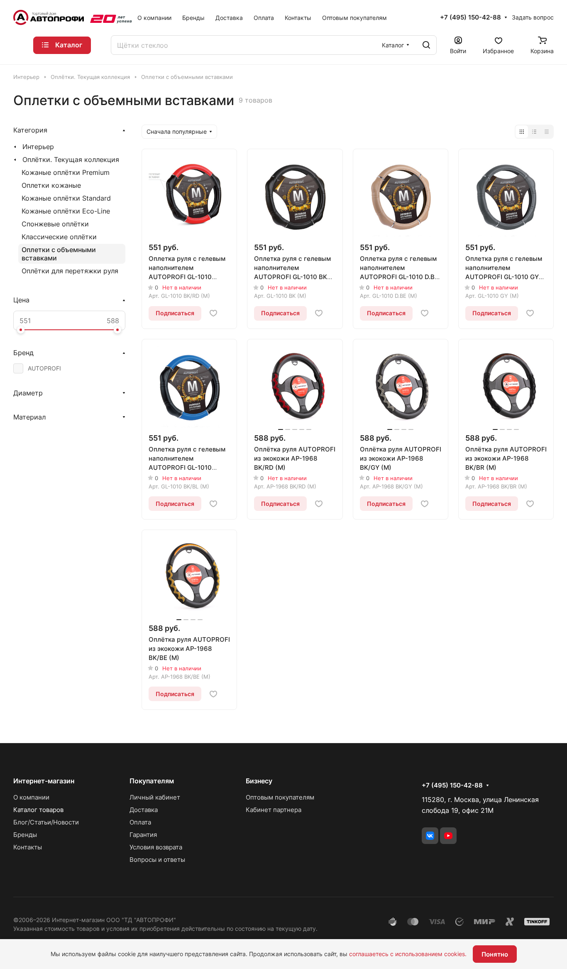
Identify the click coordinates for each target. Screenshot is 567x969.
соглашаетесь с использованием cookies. (408, 953)
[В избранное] (213, 313)
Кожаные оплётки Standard (66, 198)
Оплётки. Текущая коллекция (70, 159)
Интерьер (38, 146)
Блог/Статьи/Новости (46, 822)
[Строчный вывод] (534, 131)
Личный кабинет (155, 797)
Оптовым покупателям (280, 797)
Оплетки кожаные (51, 185)
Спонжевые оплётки (55, 224)
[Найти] (426, 45)
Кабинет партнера (273, 810)
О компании (31, 797)
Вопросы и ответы (157, 860)
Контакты (27, 847)
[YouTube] (448, 835)
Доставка (144, 810)
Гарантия (143, 835)
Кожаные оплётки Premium (66, 172)
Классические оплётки (59, 237)
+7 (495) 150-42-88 (470, 17)
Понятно (494, 954)
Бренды (25, 835)
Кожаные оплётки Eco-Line (66, 211)
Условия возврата (156, 847)
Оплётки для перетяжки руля (70, 271)
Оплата (140, 822)
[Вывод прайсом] (546, 131)
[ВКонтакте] (430, 835)
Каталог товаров (38, 810)
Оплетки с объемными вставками (59, 253)
